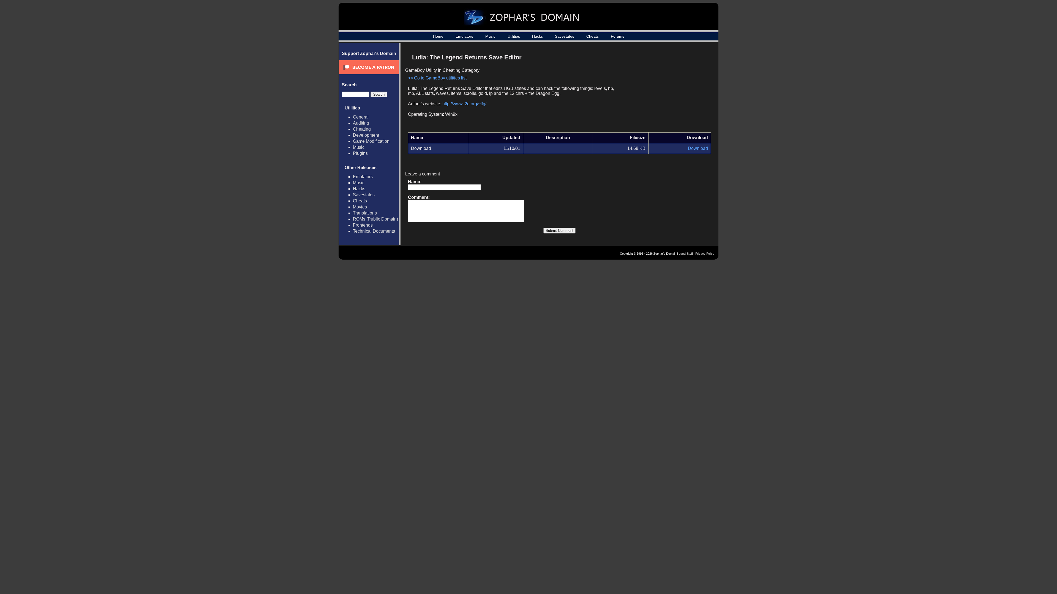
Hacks (537, 36)
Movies (360, 207)
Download (698, 148)
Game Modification (371, 141)
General (361, 117)
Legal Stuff (686, 253)
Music (490, 36)
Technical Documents (374, 231)
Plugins (360, 153)
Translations (365, 213)
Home (438, 36)
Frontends (363, 225)
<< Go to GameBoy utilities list (437, 78)
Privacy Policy (704, 253)
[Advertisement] (664, 89)
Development (366, 135)
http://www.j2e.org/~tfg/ (464, 103)
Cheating (362, 129)
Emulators (464, 36)
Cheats (592, 36)
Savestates (564, 36)
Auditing (361, 123)
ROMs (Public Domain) (375, 219)
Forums (617, 36)
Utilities (514, 36)
